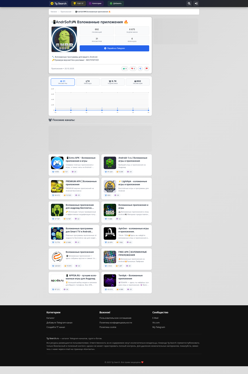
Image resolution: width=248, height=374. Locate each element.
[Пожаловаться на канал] (146, 68)
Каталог (51, 318)
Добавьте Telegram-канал (59, 322)
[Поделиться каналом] (140, 68)
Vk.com (156, 322)
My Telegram (158, 327)
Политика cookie (107, 327)
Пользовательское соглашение (115, 318)
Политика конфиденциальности (115, 322)
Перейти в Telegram (116, 48)
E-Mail (155, 318)
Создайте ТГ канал (56, 327)
